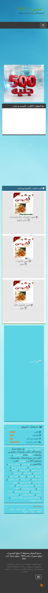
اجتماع (38, 476)
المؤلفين (22, 461)
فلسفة (30, 476)
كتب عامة (25, 479)
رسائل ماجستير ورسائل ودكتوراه (25, 497)
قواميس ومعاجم (22, 491)
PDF (30, 455)
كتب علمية (36, 479)
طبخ (22, 264)
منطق (23, 476)
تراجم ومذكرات (28, 488)
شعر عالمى (36, 470)
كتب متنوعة (13, 479)
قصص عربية (25, 482)
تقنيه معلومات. (34, 500)
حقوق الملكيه (20, 509)
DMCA (39, 512)
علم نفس (17, 473)
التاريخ (14, 470)
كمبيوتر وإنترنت (27, 494)
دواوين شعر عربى (19, 467)
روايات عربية (14, 464)
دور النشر (26, 464)
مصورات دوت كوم (33, 449)
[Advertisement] (24, 48)
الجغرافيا (37, 473)
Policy (32, 512)
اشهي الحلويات (22, 261)
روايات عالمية (35, 467)
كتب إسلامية (13, 494)
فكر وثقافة (24, 470)
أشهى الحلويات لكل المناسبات (22, 217)
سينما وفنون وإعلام (25, 485)
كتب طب (37, 482)
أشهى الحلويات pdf (22, 305)
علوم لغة (27, 473)
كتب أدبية (14, 476)
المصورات (17, 455)
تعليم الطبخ (22, 220)
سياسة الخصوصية (35, 509)
